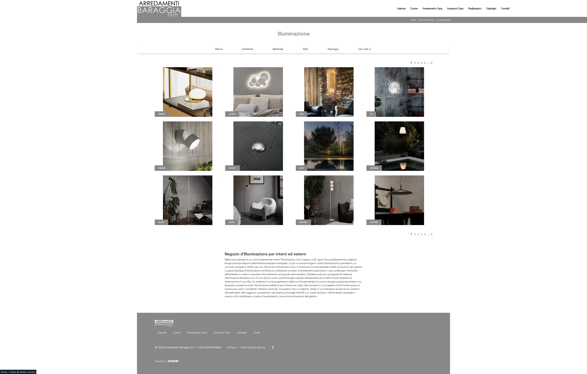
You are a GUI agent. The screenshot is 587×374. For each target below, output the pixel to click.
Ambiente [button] (247, 49)
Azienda (401, 8)
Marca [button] (218, 49)
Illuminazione (443, 20)
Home (413, 20)
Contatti (505, 8)
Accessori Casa (455, 8)
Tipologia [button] (332, 49)
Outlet (257, 332)
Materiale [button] (278, 49)
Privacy (4, 372)
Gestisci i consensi (27, 372)
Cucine (414, 8)
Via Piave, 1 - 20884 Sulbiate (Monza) (246, 347)
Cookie (13, 372)
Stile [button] (305, 49)
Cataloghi (491, 8)
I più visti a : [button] (365, 49)
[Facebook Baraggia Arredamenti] (273, 347)
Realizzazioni (474, 8)
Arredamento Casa (432, 8)
